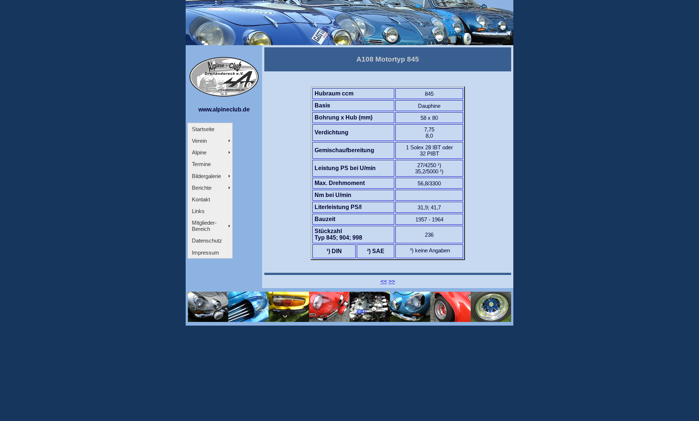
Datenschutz (207, 240)
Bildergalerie (206, 176)
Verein (199, 141)
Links (198, 211)
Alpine (199, 152)
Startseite (203, 129)
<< (383, 281)
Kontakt (201, 199)
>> (391, 281)
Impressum (205, 252)
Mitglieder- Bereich (204, 226)
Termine (201, 164)
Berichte (202, 188)
